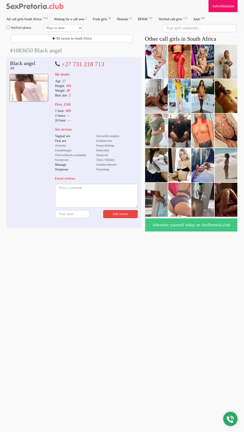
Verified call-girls (172, 19)
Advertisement (223, 6)
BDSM (145, 19)
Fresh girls (102, 19)
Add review (120, 214)
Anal (199, 19)
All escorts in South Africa (73, 38)
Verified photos (21, 28)
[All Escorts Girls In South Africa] (35, 6)
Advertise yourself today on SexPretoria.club (191, 224)
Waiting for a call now (70, 19)
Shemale (124, 19)
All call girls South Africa (27, 19)
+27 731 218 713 (82, 64)
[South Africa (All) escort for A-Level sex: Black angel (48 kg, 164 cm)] (29, 87)
